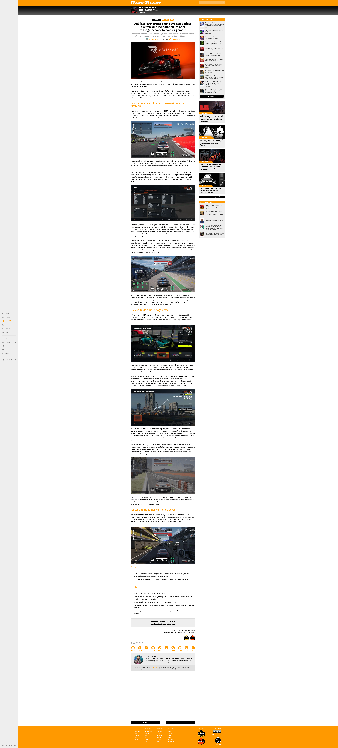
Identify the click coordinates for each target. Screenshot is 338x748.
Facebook (133, 650)
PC (163, 19)
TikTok (160, 650)
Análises (137, 733)
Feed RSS (159, 739)
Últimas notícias (206, 19)
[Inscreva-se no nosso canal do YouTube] (12, 745)
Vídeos (136, 737)
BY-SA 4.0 (178, 669)
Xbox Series (148, 733)
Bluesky (180, 650)
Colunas (137, 739)
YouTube (153, 650)
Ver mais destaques (211, 197)
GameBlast (155, 667)
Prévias (137, 735)
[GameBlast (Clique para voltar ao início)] (146, 2)
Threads (173, 650)
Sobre (169, 731)
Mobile (146, 739)
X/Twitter (146, 650)
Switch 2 (147, 735)
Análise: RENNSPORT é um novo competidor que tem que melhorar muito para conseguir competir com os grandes (162, 27)
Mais (193, 650)
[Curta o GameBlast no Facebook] (3, 745)
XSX (172, 19)
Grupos (186, 650)
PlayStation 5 (148, 731)
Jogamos (156, 19)
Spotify (166, 650)
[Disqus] (163, 696)
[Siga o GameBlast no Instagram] (6, 745)
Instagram (140, 650)
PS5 (167, 19)
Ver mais (211, 96)
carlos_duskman (180, 663)
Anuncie (170, 737)
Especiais (137, 731)
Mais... (146, 742)
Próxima (180, 722)
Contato (170, 735)
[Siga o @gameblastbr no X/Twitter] (9, 745)
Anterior (146, 722)
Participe (170, 733)
